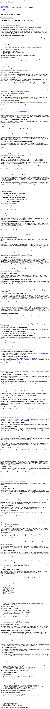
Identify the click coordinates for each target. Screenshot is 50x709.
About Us (20, 7)
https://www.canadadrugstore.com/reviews (34, 338)
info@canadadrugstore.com (18, 31)
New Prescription (7, 7)
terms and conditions (10, 203)
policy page (13, 155)
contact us (37, 27)
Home (4, 9)
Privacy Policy (11, 464)
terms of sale (8, 207)
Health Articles (15, 7)
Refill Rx (2, 7)
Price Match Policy (23, 111)
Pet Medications (25, 7)
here (4, 145)
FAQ (12, 7)
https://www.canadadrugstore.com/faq (36, 654)
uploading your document (30, 59)
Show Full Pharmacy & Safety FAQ (7, 17)
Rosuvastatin (5, 11)
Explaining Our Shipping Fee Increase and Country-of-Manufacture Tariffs (25, 655)
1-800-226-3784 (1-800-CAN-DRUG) (21, 346)
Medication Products (4, 6)
